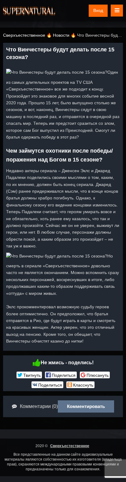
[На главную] (29, 10)
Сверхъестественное (69, 446)
